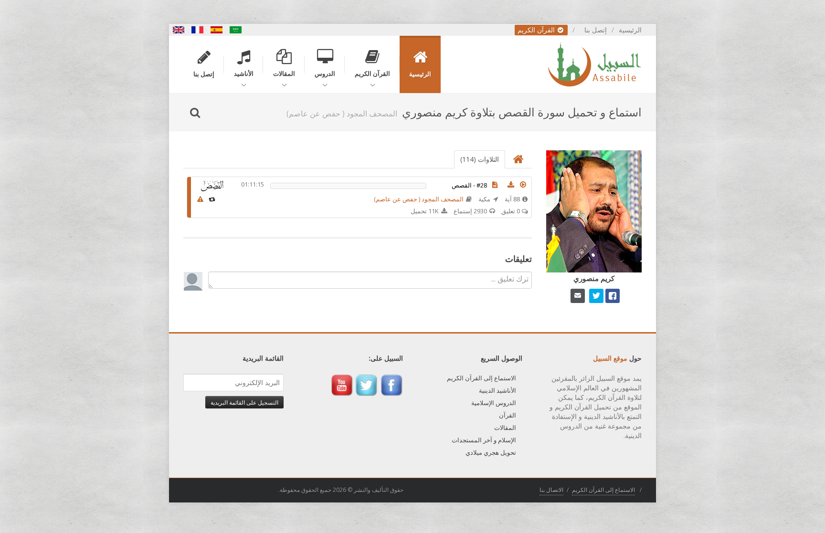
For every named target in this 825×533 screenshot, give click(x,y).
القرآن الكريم (537, 29)
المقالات (505, 427)
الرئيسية (630, 29)
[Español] (216, 30)
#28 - (469, 185)
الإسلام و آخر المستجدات (484, 440)
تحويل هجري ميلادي (490, 452)
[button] (523, 184)
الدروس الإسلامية (493, 402)
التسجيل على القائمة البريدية (244, 402)
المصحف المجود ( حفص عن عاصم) (419, 199)
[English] (178, 30)
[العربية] (235, 30)
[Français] (197, 30)
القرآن (507, 415)
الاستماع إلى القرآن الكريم (481, 378)
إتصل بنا (595, 29)
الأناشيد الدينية (497, 390)
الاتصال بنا (551, 490)
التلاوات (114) (479, 159)
